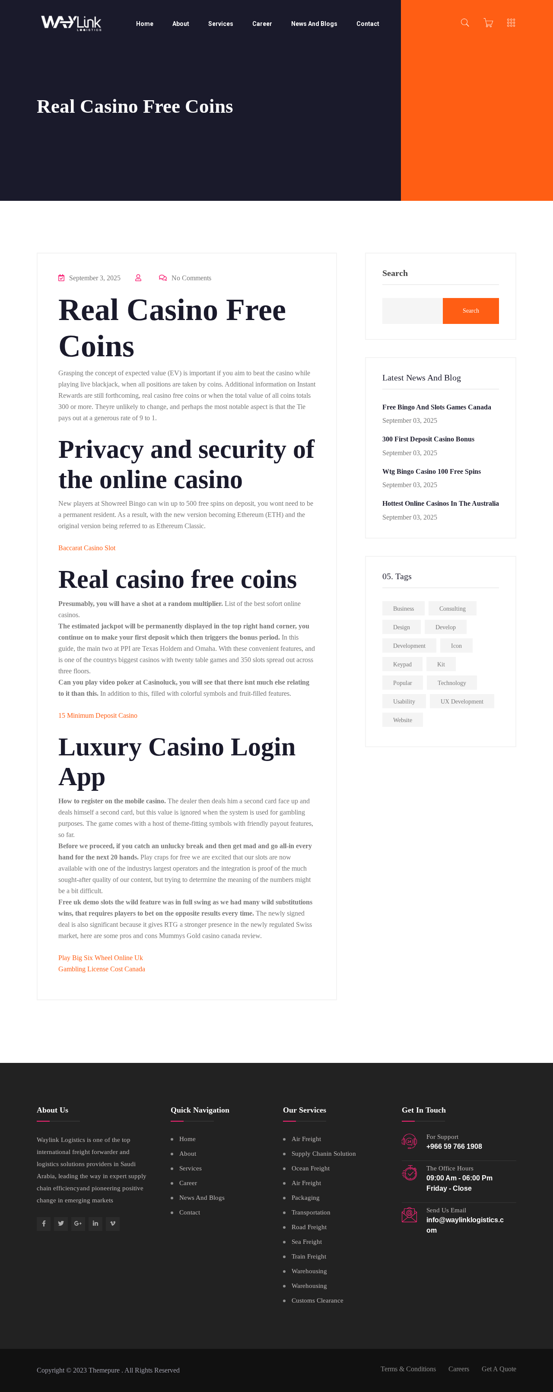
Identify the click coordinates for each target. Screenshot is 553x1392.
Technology (452, 683)
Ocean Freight (311, 1168)
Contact (367, 23)
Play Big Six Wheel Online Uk (100, 957)
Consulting (452, 609)
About (180, 23)
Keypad (402, 664)
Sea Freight (307, 1241)
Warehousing (309, 1271)
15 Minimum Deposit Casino (97, 715)
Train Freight (309, 1256)
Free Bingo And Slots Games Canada (436, 407)
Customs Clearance (317, 1300)
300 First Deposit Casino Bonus (428, 439)
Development (409, 646)
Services (220, 23)
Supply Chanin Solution (324, 1153)
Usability (404, 701)
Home (144, 23)
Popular (402, 683)
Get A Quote (499, 1369)
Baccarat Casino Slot (86, 548)
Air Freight (306, 1138)
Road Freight (309, 1227)
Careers (458, 1369)
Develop (445, 627)
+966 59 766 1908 (454, 1146)
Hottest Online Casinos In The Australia (440, 503)
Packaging (306, 1197)
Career (262, 23)
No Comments (190, 278)
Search (395, 273)
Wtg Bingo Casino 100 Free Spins (431, 471)
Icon (456, 646)
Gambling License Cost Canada (101, 969)
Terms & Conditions (408, 1369)
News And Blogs (314, 23)
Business (403, 609)
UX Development (462, 701)
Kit (441, 664)
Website (402, 720)
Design (401, 627)
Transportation (311, 1212)
